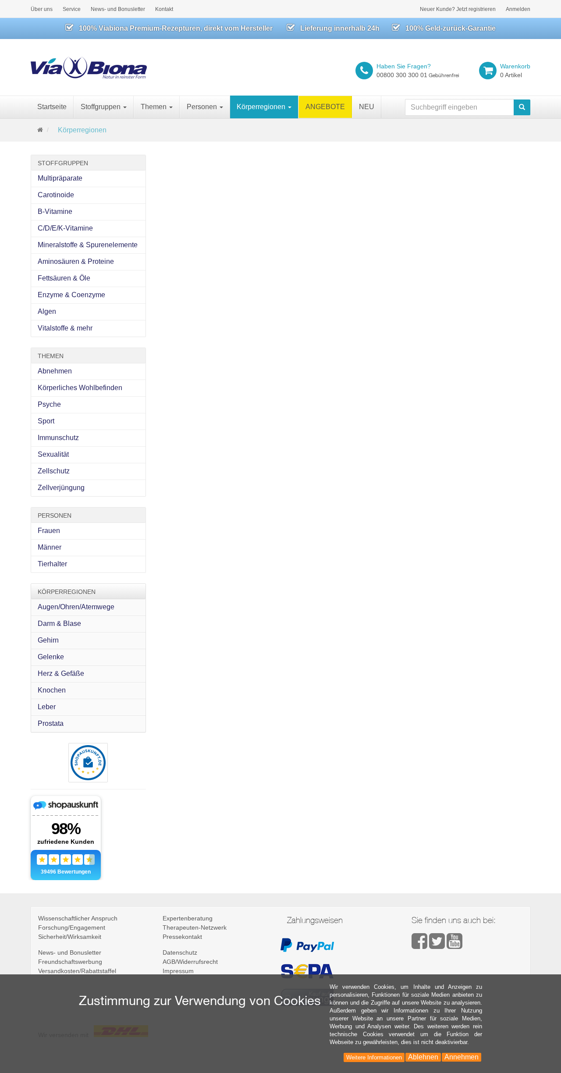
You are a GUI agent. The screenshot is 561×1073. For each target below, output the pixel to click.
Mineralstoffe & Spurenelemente (88, 245)
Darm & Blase (59, 623)
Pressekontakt (182, 936)
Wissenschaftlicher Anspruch (77, 918)
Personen (203, 106)
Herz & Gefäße (61, 673)
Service (72, 9)
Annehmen (461, 1057)
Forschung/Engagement (71, 927)
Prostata (51, 723)
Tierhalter (52, 564)
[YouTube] (454, 945)
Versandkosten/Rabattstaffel (77, 970)
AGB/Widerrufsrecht (190, 961)
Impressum (178, 970)
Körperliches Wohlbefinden (80, 387)
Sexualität (53, 454)
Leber (47, 707)
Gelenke (51, 657)
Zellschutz (54, 471)
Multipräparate (60, 178)
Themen (154, 106)
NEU (366, 106)
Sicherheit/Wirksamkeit (69, 936)
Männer (49, 547)
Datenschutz (180, 952)
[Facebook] (420, 945)
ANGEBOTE (325, 106)
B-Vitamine (55, 211)
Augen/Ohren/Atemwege (76, 607)
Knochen (52, 690)
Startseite (52, 106)
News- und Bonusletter (118, 9)
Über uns (42, 9)
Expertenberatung (188, 918)
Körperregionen (262, 106)
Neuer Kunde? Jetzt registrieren (458, 9)
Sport (46, 421)
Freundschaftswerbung (70, 961)
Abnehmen (55, 371)
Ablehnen (423, 1057)
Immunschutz (58, 437)
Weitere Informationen (374, 1057)
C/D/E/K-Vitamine (65, 228)
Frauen (49, 530)
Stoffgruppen (101, 106)
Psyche (49, 404)
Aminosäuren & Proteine (76, 261)
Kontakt (164, 9)
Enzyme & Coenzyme (71, 294)
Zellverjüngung (61, 487)
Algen (47, 311)
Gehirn (48, 640)
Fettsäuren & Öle (64, 278)
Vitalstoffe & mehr (65, 328)
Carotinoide (56, 195)
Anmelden (518, 9)
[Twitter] (438, 945)
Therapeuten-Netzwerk (195, 927)
